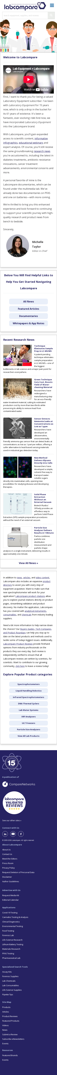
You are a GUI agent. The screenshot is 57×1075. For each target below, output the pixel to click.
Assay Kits (7, 971)
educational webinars (31, 142)
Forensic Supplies (10, 976)
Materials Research (11, 949)
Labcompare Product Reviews (18, 643)
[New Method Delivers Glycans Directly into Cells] (17, 477)
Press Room (7, 863)
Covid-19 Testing (9, 912)
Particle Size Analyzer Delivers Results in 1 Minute (44, 530)
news (19, 577)
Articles (5, 1011)
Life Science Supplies (12, 990)
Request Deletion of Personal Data (18, 872)
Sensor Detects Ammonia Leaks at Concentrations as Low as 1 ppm (43, 422)
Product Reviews (10, 1016)
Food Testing (8, 930)
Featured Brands (10, 1055)
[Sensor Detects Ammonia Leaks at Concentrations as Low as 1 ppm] (17, 438)
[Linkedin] (6, 834)
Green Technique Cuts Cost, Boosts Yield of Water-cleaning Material (43, 383)
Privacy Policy (8, 867)
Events (5, 1043)
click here (20, 666)
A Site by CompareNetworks (28, 784)
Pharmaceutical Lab (11, 958)
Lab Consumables (10, 985)
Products (6, 1007)
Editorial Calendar (10, 900)
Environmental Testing (12, 926)
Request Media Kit (10, 895)
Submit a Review (9, 1034)
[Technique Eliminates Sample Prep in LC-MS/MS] (17, 365)
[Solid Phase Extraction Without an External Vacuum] (17, 514)
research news (42, 151)
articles (26, 577)
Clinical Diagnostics (11, 921)
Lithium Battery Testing (12, 944)
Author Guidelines (10, 881)
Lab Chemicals (9, 980)
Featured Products (10, 1020)
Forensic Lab (8, 935)
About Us (6, 849)
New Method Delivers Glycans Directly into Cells (43, 460)
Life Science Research (12, 939)
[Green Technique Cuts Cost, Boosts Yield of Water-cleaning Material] (17, 399)
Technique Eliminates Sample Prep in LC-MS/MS (43, 348)
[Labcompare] (25, 6)
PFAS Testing (8, 953)
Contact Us (7, 854)
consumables (9, 614)
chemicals (26, 614)
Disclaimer (7, 876)
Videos (5, 1025)
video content (42, 577)
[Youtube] (14, 834)
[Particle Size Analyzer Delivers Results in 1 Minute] (17, 547)
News (4, 1030)
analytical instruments (35, 611)
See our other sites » (11, 820)
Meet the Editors (9, 858)
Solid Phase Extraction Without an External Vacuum (42, 498)
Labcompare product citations (30, 596)
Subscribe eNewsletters (13, 1039)
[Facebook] (22, 834)
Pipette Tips (7, 994)
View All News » (28, 563)
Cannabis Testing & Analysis (15, 917)
